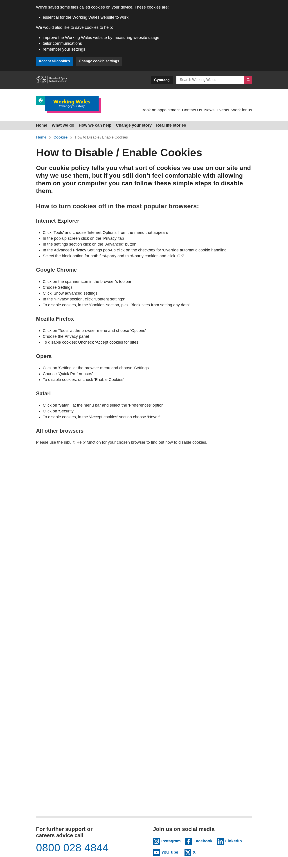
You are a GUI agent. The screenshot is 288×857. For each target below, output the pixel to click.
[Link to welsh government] (51, 80)
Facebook (203, 840)
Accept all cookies (54, 61)
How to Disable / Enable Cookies (101, 137)
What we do (63, 125)
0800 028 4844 (72, 848)
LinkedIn (234, 840)
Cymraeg (162, 80)
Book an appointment (161, 110)
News (209, 110)
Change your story (134, 125)
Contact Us (192, 110)
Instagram (171, 840)
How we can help (95, 125)
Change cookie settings (99, 61)
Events (223, 110)
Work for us (241, 110)
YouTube (170, 852)
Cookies (61, 137)
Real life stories (171, 125)
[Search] (248, 80)
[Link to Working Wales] (68, 104)
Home (41, 125)
